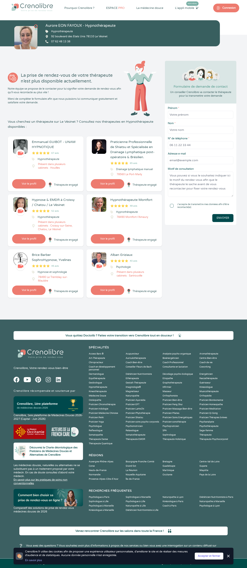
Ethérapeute (132, 378)
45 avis (55, 266)
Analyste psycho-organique (177, 353)
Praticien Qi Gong (208, 413)
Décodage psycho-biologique (178, 374)
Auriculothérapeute (136, 358)
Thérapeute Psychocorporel (213, 439)
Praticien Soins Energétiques (177, 417)
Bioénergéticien (171, 358)
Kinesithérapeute (98, 391)
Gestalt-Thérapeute (136, 382)
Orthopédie (205, 395)
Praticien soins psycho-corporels (142, 422)
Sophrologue (169, 435)
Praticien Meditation (210, 408)
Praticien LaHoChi (135, 408)
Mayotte (203, 470)
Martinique (168, 470)
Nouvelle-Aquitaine (136, 474)
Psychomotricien (134, 426)
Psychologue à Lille (135, 501)
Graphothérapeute (172, 382)
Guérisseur (205, 382)
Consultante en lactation (175, 367)
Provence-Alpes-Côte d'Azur (103, 479)
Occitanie (167, 474)
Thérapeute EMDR (135, 439)
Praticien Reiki (96, 417)
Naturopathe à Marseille (212, 501)
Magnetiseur (132, 391)
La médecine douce (149, 8)
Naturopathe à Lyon (173, 497)
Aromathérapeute (208, 353)
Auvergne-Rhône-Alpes (101, 461)
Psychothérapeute (208, 426)
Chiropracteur (96, 362)
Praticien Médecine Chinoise (103, 413)
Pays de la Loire (207, 474)
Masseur (167, 391)
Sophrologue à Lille (98, 501)
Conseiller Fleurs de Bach (139, 367)
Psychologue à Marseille (101, 505)
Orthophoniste (170, 395)
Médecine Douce (97, 395)
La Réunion (131, 470)
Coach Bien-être (134, 362)
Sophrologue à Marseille (138, 497)
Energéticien (206, 374)
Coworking (205, 367)
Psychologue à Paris (99, 497)
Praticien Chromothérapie (102, 404)
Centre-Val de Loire (209, 461)
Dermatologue (96, 374)
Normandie (95, 474)
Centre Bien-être (208, 358)
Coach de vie (205, 362)
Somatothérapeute (135, 435)
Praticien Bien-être (172, 400)
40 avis (133, 261)
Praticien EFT (132, 404)
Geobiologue (95, 382)
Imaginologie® (133, 387)
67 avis (55, 153)
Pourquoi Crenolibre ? (79, 8)
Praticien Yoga (96, 422)
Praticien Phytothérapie (138, 413)
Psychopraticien (171, 426)
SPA (165, 430)
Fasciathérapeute (208, 378)
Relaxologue (132, 430)
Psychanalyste (206, 422)
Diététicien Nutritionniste (139, 374)
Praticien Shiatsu (134, 417)
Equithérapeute (97, 378)
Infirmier (167, 387)
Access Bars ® (96, 353)
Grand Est (131, 466)
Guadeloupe (169, 466)
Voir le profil (29, 183)
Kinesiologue (206, 387)
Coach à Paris (169, 505)
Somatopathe (96, 435)
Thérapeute (205, 435)
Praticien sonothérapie (174, 422)
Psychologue (95, 426)
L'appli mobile (186, 8)
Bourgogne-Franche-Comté (140, 461)
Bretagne (167, 461)
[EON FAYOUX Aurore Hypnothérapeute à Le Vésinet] (26, 37)
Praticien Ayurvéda (135, 400)
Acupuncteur (132, 353)
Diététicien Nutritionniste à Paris (216, 497)
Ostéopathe (95, 400)
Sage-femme (206, 430)
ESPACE (115, 8)
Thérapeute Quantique (100, 443)
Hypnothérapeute (98, 387)
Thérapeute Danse (98, 439)
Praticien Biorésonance (211, 400)
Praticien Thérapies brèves (213, 417)
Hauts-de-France (98, 470)
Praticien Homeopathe (211, 404)
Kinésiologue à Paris (173, 501)
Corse (92, 466)
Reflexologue (96, 430)
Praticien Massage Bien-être (177, 408)
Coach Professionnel (173, 362)
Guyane (203, 466)
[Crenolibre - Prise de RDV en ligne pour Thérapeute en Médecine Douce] (32, 7)
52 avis (55, 211)
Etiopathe (168, 378)
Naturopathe (132, 395)
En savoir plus (33, 560)
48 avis (133, 206)
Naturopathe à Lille (136, 505)
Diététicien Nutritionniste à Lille (142, 510)
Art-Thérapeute (97, 358)
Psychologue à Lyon (209, 505)
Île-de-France (133, 479)
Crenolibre (21, 368)
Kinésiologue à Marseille (101, 510)
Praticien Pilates (171, 413)
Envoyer (223, 217)
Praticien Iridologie (98, 408)
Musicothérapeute (209, 391)
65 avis (133, 163)
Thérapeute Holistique (174, 439)
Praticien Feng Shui (172, 404)
